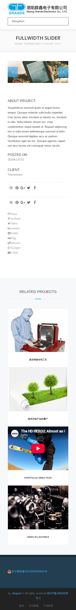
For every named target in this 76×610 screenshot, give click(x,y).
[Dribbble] (11, 187)
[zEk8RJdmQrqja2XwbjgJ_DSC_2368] (38, 72)
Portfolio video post (38, 478)
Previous (13, 72)
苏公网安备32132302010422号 (29, 571)
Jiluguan (16, 593)
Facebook (15, 218)
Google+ (16, 247)
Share (13, 213)
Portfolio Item (32, 43)
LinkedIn (15, 228)
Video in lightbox (38, 537)
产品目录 (48, 605)
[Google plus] (22, 187)
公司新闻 (34, 605)
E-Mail (14, 252)
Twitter (14, 223)
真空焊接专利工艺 (38, 359)
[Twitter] (28, 187)
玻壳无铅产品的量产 (38, 419)
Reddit (14, 233)
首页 (21, 605)
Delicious (15, 242)
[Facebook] (34, 187)
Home (18, 43)
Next (63, 72)
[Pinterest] (17, 187)
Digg (13, 238)
